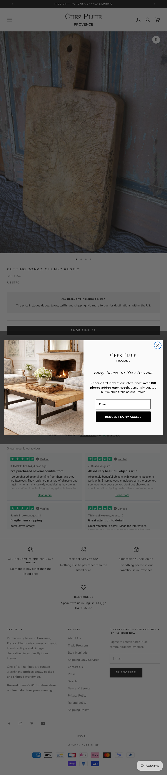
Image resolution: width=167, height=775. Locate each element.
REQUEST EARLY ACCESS (123, 416)
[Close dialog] (157, 345)
